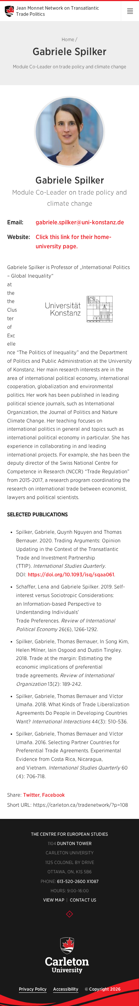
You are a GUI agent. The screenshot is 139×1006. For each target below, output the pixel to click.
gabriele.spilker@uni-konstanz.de (80, 222)
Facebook (53, 795)
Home (68, 39)
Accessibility (65, 989)
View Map (53, 900)
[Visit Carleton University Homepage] (67, 955)
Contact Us (83, 900)
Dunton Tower (74, 843)
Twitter (31, 795)
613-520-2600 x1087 (78, 881)
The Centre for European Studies (69, 834)
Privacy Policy (33, 989)
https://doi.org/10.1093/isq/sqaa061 (71, 574)
